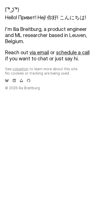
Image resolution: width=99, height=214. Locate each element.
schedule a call (73, 52)
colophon (20, 69)
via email (39, 52)
